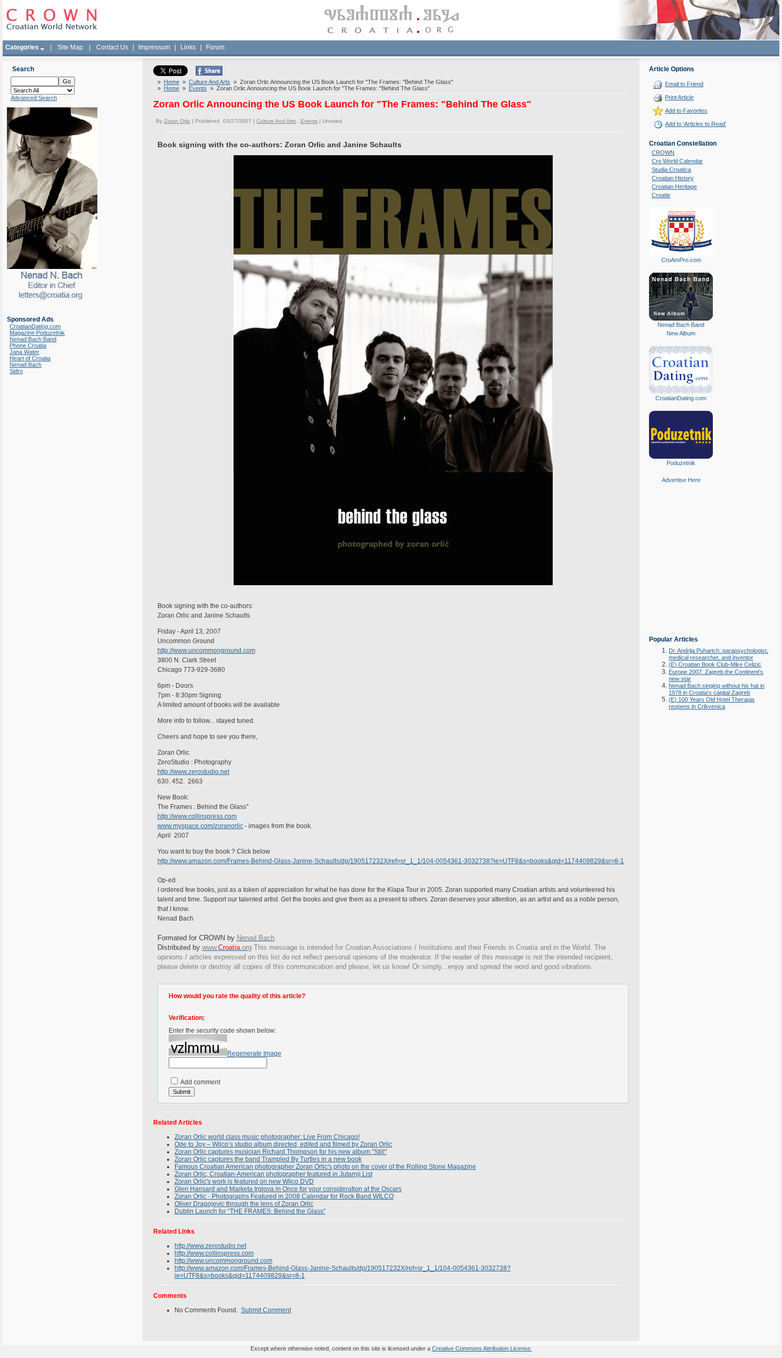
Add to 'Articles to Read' (695, 124)
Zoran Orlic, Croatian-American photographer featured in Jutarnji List (273, 1174)
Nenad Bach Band (33, 339)
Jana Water (24, 352)
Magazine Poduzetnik (37, 333)
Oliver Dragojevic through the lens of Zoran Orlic (243, 1204)
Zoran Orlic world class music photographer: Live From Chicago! (267, 1137)
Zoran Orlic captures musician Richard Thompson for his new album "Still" (280, 1151)
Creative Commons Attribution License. (482, 1348)
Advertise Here (681, 480)
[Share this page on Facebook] (209, 73)
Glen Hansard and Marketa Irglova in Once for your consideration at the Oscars (288, 1189)
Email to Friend (684, 84)
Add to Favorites (686, 110)
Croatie (661, 195)
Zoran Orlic (177, 121)
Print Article (679, 97)
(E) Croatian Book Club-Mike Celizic (715, 664)
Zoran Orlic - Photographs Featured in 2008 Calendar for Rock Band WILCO (284, 1196)
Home (171, 82)
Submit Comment (266, 1310)
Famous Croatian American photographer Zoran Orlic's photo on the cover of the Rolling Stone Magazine (325, 1166)
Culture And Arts (209, 82)
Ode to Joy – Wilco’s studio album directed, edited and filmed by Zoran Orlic (283, 1144)
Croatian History (673, 178)
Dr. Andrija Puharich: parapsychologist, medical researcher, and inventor (718, 654)
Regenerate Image (254, 1053)
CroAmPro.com (681, 260)
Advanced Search (34, 98)
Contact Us (112, 47)
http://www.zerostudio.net (193, 771)
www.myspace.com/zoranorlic (200, 826)
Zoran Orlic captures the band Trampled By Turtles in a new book (268, 1159)
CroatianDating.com (35, 326)
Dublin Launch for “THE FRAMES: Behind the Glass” (250, 1211)
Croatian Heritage (674, 186)
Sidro (16, 371)
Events (198, 88)
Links (188, 47)
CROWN (663, 152)
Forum (215, 47)
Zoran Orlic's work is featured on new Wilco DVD (244, 1181)
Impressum (154, 47)
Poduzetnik (681, 463)
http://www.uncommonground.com (206, 650)
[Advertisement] (681, 567)
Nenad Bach (25, 364)
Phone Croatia (28, 345)
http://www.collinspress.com (197, 816)
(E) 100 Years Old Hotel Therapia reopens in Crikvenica (711, 703)
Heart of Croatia (30, 358)
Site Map (70, 47)
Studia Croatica (671, 169)
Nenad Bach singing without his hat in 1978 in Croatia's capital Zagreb (716, 689)
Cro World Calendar (677, 161)
